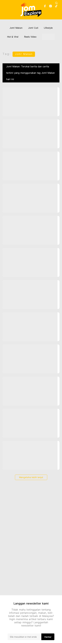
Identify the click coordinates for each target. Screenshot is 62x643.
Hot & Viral (12, 36)
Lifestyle (48, 27)
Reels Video (30, 36)
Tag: (7, 54)
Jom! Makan (16, 27)
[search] (56, 3)
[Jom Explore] (31, 10)
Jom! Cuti (33, 27)
